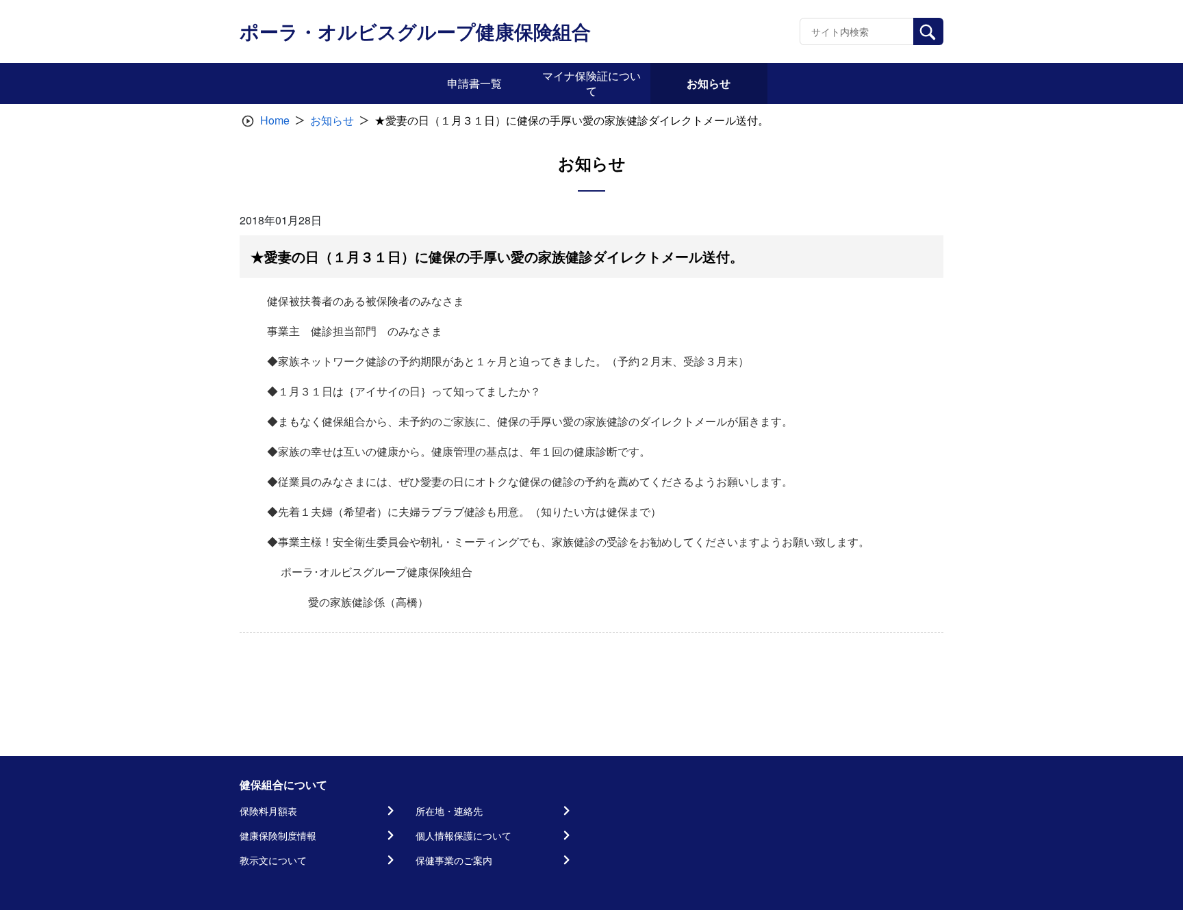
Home (275, 120)
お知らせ (332, 120)
